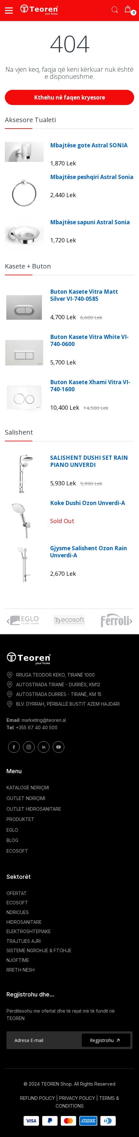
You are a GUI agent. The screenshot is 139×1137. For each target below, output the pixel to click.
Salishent (19, 432)
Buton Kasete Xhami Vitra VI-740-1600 (90, 386)
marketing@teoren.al (44, 720)
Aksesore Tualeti (30, 119)
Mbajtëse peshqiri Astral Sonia (92, 177)
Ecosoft (17, 902)
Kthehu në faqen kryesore (69, 97)
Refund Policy (37, 1098)
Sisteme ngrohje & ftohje (38, 950)
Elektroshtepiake (28, 931)
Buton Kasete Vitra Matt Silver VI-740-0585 (84, 295)
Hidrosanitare (24, 922)
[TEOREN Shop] (39, 9)
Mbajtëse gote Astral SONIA (89, 145)
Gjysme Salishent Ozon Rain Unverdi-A (88, 552)
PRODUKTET (20, 819)
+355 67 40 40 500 (37, 727)
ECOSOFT (17, 851)
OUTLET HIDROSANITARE (33, 809)
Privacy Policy (77, 1098)
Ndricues (17, 912)
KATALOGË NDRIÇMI (27, 787)
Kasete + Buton (28, 266)
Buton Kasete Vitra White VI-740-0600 (89, 340)
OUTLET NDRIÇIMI (25, 798)
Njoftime (17, 960)
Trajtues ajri (23, 941)
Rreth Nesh (20, 970)
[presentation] (8, 621)
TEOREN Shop (56, 1084)
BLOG (12, 840)
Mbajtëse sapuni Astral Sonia (90, 222)
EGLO (12, 830)
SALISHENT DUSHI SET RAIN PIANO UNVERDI (89, 461)
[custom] (14, 747)
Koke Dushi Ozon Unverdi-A (87, 503)
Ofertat (16, 893)
